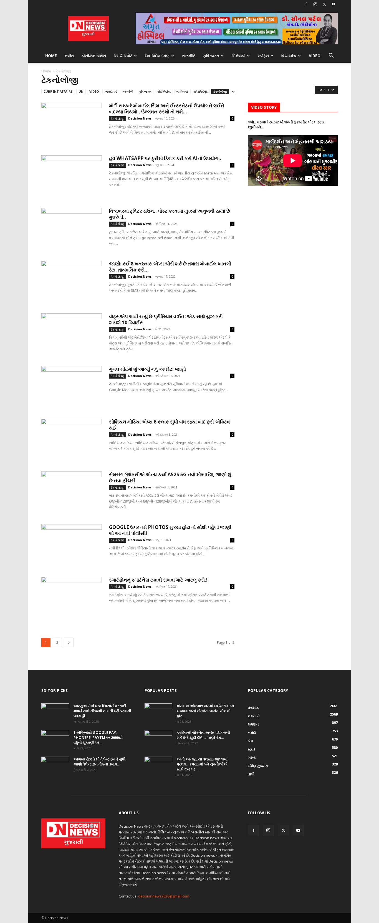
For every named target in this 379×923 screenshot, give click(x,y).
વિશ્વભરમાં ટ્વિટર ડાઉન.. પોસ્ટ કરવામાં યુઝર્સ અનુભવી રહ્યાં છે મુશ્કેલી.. (169, 214)
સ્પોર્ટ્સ (263, 55)
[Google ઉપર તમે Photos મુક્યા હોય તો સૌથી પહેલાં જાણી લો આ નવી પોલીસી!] (71, 545)
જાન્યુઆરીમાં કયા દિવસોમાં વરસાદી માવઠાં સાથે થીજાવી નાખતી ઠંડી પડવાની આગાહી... (102, 710)
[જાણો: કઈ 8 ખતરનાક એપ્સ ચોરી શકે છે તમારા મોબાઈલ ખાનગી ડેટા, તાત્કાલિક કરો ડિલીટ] (71, 281)
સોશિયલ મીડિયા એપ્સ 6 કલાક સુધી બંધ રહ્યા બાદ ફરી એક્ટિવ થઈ (169, 425)
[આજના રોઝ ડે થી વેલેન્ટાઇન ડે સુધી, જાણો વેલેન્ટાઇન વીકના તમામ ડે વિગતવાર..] (55, 766)
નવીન (69, 55)
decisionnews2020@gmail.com (163, 896)
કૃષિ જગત (211, 55)
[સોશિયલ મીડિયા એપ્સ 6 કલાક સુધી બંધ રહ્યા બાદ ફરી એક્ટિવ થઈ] (71, 439)
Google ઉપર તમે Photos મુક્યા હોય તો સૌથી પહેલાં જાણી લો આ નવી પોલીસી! (170, 530)
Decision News (139, 118)
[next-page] (69, 642)
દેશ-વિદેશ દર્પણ (157, 55)
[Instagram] (315, 4)
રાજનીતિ (189, 55)
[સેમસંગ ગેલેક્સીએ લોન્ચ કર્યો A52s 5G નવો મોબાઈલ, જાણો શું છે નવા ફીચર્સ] (71, 492)
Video (314, 55)
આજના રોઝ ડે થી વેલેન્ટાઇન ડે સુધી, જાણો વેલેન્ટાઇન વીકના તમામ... (100, 762)
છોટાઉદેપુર (201, 91)
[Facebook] (306, 4)
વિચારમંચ (288, 55)
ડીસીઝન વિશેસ (94, 55)
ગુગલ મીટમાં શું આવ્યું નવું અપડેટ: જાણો (147, 369)
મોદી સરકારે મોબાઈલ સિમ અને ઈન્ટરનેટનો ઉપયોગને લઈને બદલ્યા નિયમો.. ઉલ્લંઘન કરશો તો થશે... (166, 108)
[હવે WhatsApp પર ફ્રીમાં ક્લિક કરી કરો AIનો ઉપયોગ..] (71, 176)
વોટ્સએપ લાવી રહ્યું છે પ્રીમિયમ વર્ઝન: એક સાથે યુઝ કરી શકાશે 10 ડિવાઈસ (166, 319)
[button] (331, 56)
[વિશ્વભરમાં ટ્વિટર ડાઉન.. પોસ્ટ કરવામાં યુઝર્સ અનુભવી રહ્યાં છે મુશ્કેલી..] (71, 229)
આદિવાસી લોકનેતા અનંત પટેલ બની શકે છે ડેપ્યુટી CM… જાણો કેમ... (203, 735)
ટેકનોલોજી (220, 91)
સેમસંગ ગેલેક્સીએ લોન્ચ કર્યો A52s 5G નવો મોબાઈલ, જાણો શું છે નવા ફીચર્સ (170, 477)
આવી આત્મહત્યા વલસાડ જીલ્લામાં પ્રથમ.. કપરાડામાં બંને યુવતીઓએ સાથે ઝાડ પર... (202, 764)
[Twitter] (324, 4)
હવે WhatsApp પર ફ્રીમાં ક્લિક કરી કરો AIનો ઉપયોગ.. (165, 158)
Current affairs (58, 91)
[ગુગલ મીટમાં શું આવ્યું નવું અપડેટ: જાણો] (71, 387)
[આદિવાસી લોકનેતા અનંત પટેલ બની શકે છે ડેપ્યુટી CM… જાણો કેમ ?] (158, 739)
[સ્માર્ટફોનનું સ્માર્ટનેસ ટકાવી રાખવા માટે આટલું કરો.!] (71, 597)
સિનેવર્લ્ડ (238, 55)
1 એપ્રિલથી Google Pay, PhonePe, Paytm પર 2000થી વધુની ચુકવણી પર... (98, 737)
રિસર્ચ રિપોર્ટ (123, 55)
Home (51, 55)
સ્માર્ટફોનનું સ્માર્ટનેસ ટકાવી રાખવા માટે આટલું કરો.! (158, 580)
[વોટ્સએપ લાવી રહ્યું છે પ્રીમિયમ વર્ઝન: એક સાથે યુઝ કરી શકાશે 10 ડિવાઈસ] (71, 334)
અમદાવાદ (111, 91)
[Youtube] (333, 4)
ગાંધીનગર (182, 91)
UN (81, 91)
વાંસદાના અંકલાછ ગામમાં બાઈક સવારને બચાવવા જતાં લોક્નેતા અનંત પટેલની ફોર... (205, 710)
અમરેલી (128, 91)
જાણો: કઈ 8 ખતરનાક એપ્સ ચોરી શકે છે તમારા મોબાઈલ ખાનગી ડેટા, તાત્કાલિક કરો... (170, 266)
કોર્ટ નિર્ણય (164, 91)
